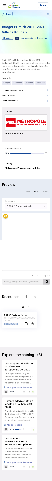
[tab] (19, 192)
